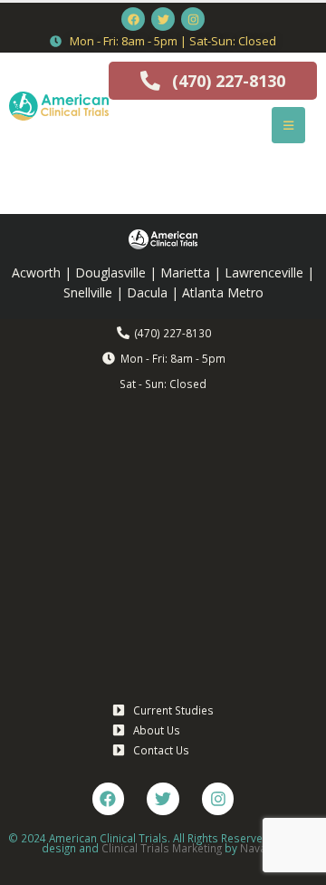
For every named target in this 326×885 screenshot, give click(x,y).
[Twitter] (163, 19)
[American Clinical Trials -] (59, 106)
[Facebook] (133, 19)
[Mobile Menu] (288, 125)
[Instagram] (193, 19)
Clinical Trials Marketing (161, 848)
